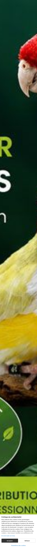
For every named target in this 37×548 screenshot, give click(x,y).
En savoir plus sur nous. (8, 536)
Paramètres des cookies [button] (18, 545)
